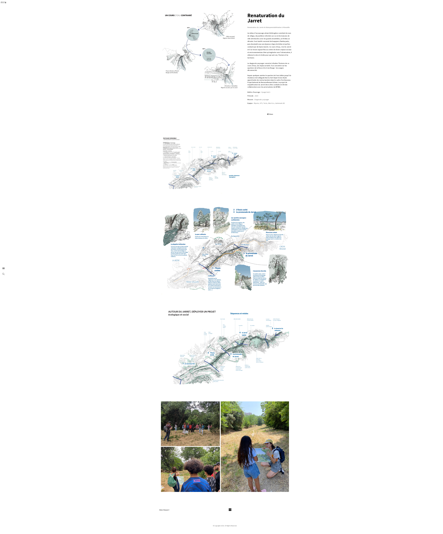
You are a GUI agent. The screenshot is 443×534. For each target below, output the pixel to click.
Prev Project (164, 510)
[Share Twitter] (267, 114)
